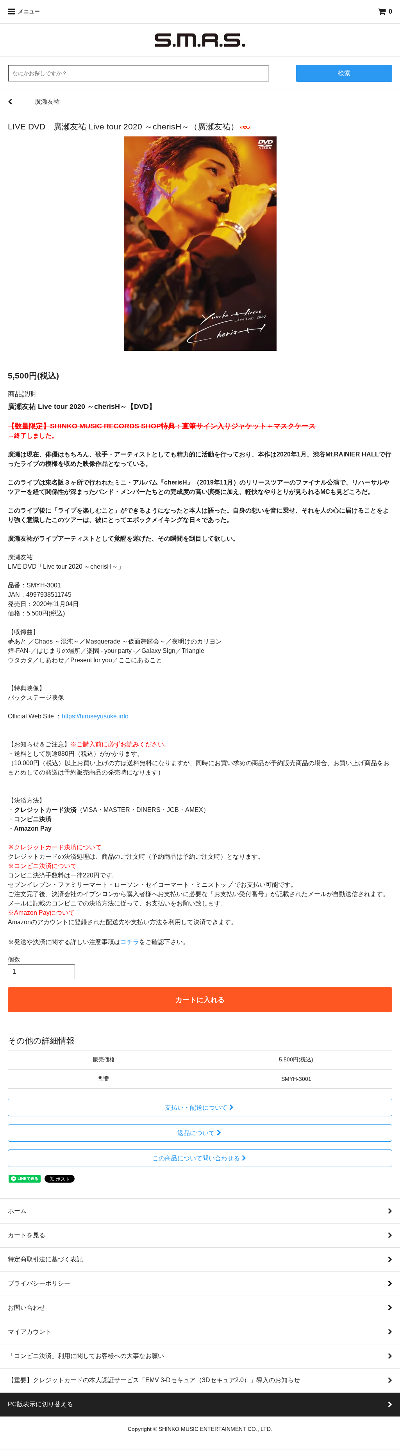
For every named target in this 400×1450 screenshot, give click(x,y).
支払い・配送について (196, 1107)
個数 (14, 959)
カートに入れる (200, 1000)
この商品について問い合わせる (196, 1158)
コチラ (129, 942)
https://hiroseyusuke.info (95, 716)
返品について (196, 1133)
